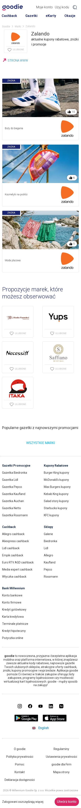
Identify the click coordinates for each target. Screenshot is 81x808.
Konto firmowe (11, 602)
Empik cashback (12, 555)
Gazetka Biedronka (14, 472)
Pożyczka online (12, 638)
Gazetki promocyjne (16, 465)
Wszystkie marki (40, 443)
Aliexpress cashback (15, 541)
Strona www (18, 60)
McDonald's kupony (56, 479)
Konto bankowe (12, 595)
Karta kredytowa (13, 616)
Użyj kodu (62, 7)
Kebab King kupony (56, 494)
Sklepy (48, 527)
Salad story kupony (56, 501)
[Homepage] (12, 7)
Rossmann (51, 576)
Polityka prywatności (19, 756)
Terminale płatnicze (15, 623)
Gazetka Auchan (13, 501)
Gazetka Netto (11, 508)
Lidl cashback (11, 548)
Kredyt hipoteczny (14, 631)
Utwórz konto (66, 802)
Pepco (48, 569)
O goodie (20, 749)
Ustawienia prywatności (61, 756)
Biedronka (50, 541)
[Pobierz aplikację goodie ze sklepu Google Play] (26, 720)
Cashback (9, 16)
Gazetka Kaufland (13, 494)
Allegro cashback (13, 534)
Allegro (48, 555)
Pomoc (19, 764)
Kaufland (49, 562)
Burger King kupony (56, 472)
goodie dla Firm (61, 764)
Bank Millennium (13, 588)
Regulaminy (61, 749)
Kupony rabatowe (56, 465)
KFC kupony (51, 515)
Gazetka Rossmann (15, 515)
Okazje (69, 16)
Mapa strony (61, 772)
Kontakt (20, 772)
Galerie (48, 534)
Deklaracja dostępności (20, 779)
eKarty (51, 16)
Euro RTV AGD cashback (18, 562)
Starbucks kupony (55, 508)
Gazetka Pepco (12, 487)
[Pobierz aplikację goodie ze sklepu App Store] (54, 720)
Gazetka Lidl (10, 479)
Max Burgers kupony (57, 487)
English (43, 728)
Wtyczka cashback (14, 576)
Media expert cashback (17, 569)
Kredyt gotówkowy (14, 609)
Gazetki (31, 16)
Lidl (46, 548)
